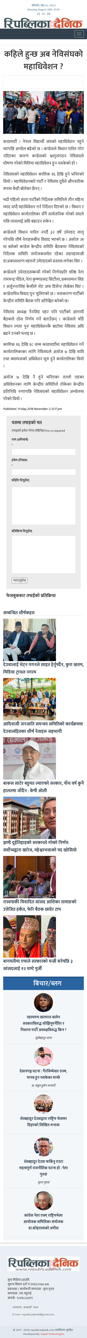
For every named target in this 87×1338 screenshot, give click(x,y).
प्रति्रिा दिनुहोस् (20, 480)
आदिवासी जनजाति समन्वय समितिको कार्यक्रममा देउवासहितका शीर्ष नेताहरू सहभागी (43, 727)
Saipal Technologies (52, 1334)
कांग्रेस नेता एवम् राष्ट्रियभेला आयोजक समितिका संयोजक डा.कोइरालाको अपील (43, 1221)
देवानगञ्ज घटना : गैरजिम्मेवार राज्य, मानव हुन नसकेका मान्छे (43, 1074)
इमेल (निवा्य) (19, 460)
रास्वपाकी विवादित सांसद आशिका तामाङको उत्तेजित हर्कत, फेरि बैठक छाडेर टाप (39, 905)
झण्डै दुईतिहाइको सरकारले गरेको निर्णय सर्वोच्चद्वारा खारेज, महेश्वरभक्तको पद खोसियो (40, 846)
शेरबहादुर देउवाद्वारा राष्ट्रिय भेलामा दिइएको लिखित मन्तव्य (43, 1122)
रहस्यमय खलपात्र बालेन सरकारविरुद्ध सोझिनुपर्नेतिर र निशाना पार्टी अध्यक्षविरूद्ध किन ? (43, 1023)
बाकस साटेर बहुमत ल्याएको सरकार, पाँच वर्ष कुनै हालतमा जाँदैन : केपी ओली (43, 787)
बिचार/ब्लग (47, 983)
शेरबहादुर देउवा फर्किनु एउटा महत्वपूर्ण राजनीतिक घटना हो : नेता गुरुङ (43, 1168)
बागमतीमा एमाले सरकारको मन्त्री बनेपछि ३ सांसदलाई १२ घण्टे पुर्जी (38, 965)
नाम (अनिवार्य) (20, 439)
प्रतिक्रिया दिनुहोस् (22, 531)
